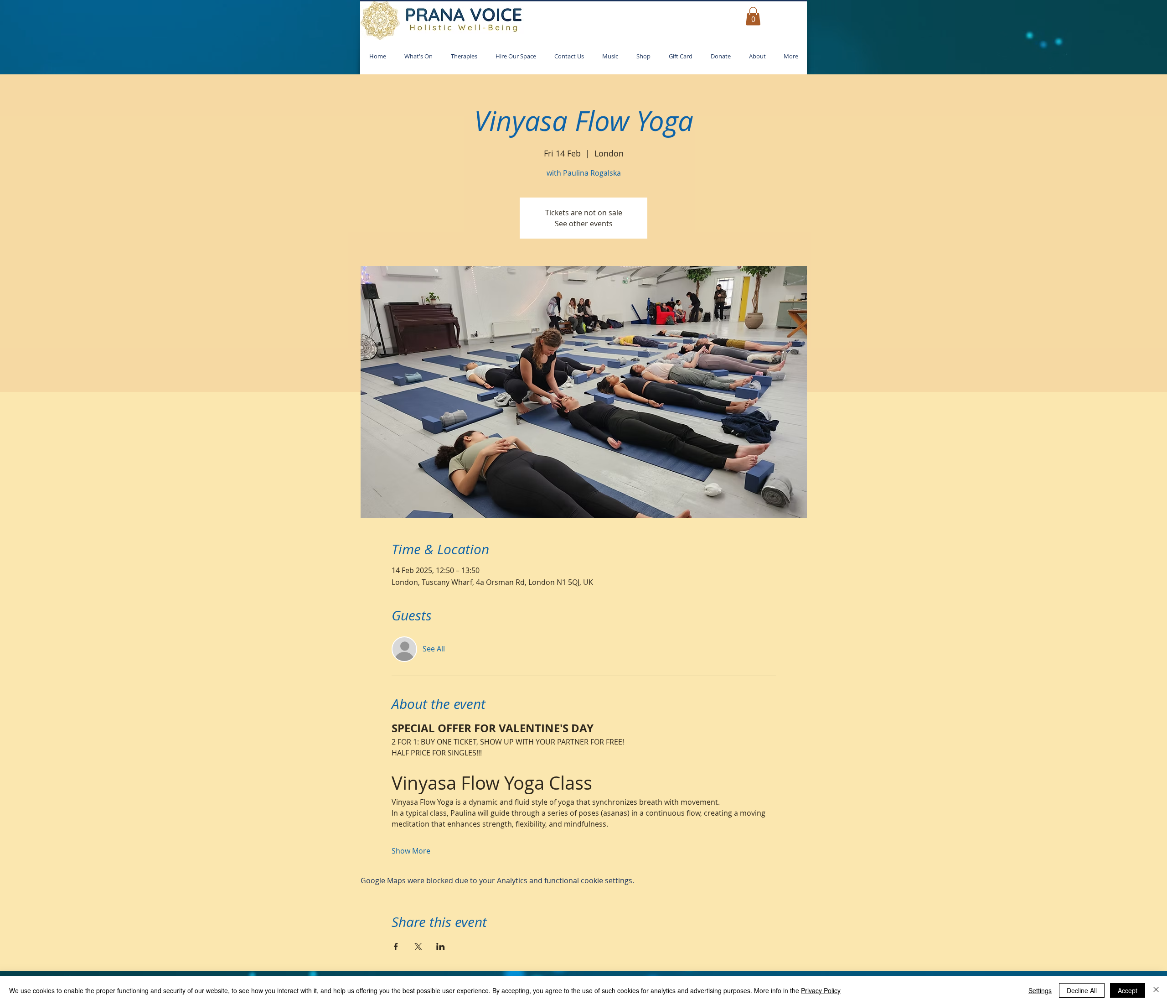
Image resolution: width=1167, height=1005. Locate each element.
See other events (584, 224)
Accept (1127, 990)
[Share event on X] (418, 946)
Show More (411, 851)
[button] (753, 16)
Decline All (1082, 990)
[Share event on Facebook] (396, 946)
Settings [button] (1040, 990)
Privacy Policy (821, 990)
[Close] (1156, 990)
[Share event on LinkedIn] (440, 946)
